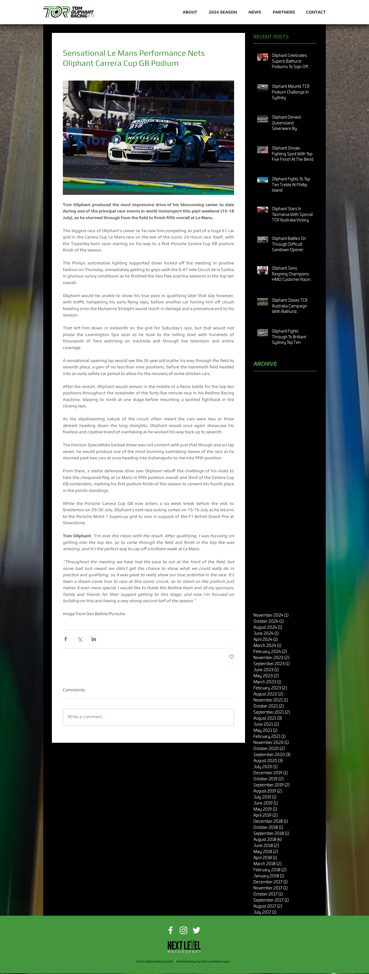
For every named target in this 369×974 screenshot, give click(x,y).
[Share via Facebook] (65, 639)
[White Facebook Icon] (170, 930)
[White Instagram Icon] (183, 930)
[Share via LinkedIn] (94, 639)
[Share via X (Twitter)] (79, 639)
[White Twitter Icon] (196, 930)
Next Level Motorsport (215, 961)
